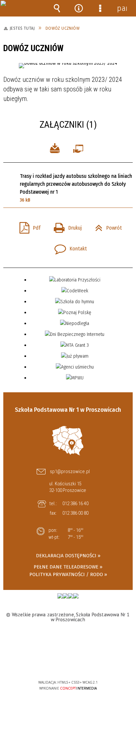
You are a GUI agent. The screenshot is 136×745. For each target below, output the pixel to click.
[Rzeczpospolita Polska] (65, 596)
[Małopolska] (76, 596)
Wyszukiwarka (57, 8)
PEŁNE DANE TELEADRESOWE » (68, 567)
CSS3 (67, 663)
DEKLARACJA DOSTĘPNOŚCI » (68, 556)
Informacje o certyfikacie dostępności (68, 640)
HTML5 (57, 663)
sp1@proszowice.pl (70, 471)
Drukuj (65, 226)
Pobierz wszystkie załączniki (54, 147)
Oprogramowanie (79, 147)
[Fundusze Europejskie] (60, 596)
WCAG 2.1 (88, 663)
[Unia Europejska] (70, 596)
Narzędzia (79, 8)
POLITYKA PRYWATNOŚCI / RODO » (68, 574)
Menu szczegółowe (100, 8)
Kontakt (68, 247)
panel (122, 8)
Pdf (27, 226)
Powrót (106, 226)
